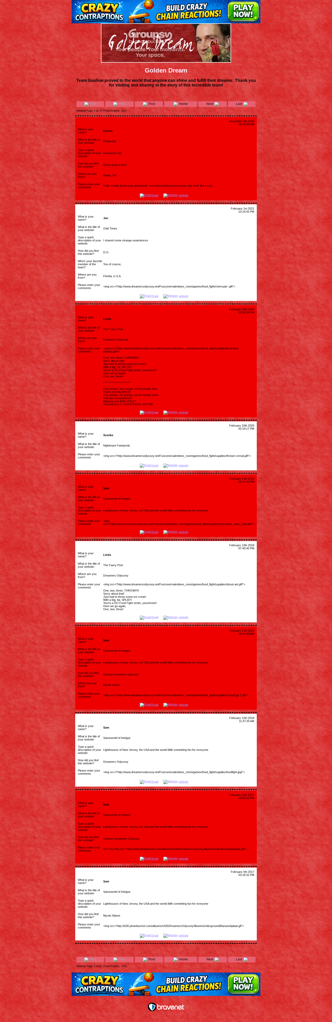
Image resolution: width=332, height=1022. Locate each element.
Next (210, 104)
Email (154, 195)
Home (183, 104)
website (183, 195)
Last (240, 104)
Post (151, 104)
